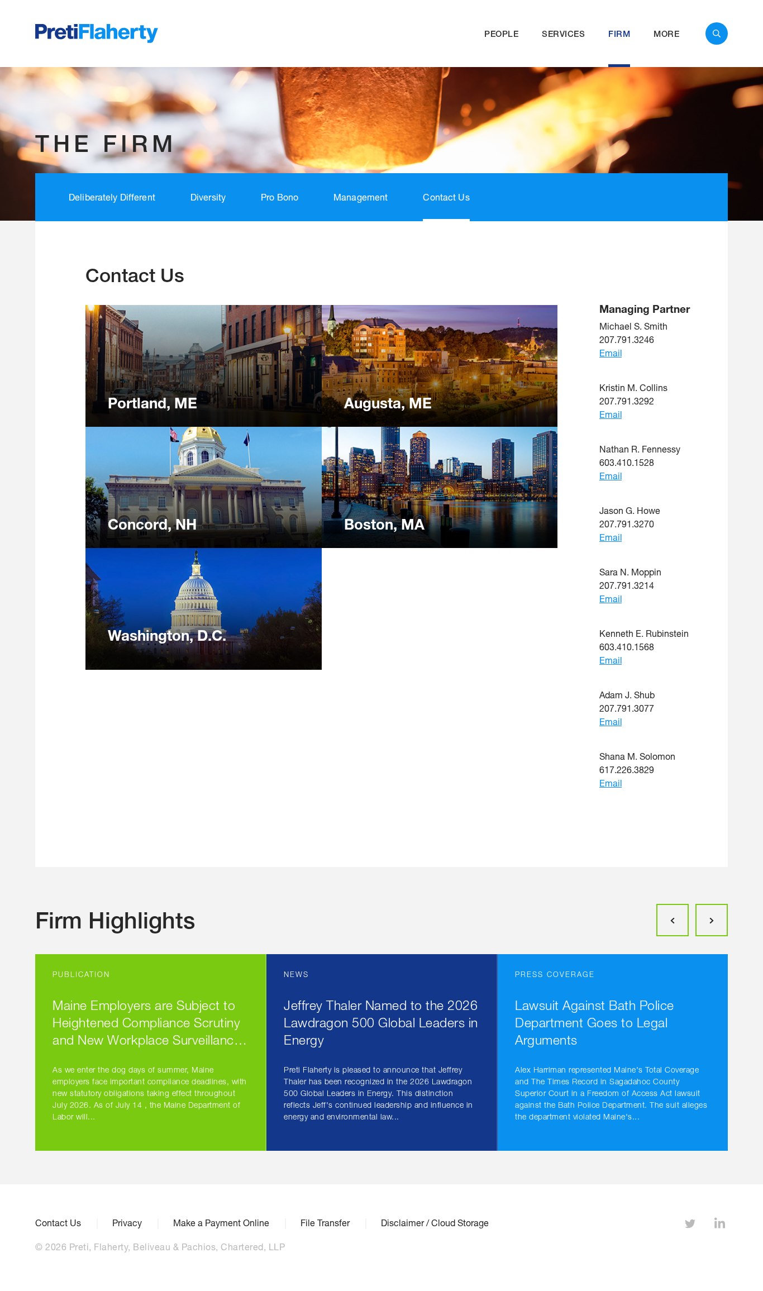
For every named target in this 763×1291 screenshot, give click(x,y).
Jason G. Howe (629, 510)
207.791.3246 (626, 339)
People (501, 34)
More (666, 34)
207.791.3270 (626, 523)
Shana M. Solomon (637, 756)
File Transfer (325, 1222)
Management (360, 197)
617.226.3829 (626, 769)
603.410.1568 (626, 646)
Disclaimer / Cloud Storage (435, 1222)
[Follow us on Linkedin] (721, 1225)
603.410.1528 (626, 462)
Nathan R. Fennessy (639, 449)
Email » (610, 352)
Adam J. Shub (627, 694)
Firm (619, 34)
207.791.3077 (626, 708)
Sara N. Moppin (630, 571)
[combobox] (716, 33)
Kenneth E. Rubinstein (644, 633)
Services (563, 34)
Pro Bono (279, 197)
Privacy (127, 1222)
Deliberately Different (112, 197)
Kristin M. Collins (633, 387)
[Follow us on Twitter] (691, 1225)
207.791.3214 (626, 585)
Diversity (208, 197)
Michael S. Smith (633, 326)
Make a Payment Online (221, 1222)
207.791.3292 (626, 401)
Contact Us (446, 197)
